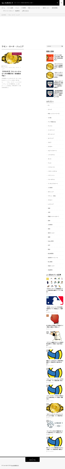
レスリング (51, 204)
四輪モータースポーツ (53, 216)
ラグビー (50, 200)
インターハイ (51, 130)
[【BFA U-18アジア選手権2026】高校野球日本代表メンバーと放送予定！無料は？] (50, 84)
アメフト (50, 126)
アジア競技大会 (52, 121)
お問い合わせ (25, 10)
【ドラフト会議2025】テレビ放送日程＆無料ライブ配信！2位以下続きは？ (54, 344)
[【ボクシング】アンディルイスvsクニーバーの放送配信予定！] (50, 75)
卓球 (49, 212)
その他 (49, 117)
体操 (49, 208)
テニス (17, 8)
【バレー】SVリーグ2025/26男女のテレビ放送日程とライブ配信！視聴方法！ (54, 397)
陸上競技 (50, 261)
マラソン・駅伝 (52, 196)
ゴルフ (49, 142)
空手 (49, 245)
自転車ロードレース (53, 257)
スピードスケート (52, 150)
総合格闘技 (51, 253)
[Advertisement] (32, 28)
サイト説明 (10, 8)
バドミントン (51, 175)
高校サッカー (51, 265)
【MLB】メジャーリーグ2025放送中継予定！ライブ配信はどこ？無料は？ (54, 308)
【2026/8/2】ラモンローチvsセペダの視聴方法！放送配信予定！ (11, 74)
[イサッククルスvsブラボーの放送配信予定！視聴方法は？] (50, 66)
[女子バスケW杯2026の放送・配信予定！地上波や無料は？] (50, 57)
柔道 (49, 228)
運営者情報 (54, 8)
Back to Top (33, 460)
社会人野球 (51, 241)
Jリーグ (50, 109)
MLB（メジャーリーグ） (34, 8)
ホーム (3, 8)
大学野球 (50, 224)
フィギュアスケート (53, 183)
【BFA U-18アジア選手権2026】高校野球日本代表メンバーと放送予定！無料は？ (58, 84)
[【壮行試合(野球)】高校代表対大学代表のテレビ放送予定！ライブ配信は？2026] (50, 93)
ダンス (49, 158)
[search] (62, 46)
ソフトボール (51, 154)
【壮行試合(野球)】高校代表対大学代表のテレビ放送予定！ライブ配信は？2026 (58, 93)
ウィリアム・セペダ (7, 67)
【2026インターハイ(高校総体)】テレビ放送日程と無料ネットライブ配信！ (54, 290)
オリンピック (51, 134)
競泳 (49, 249)
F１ (49, 105)
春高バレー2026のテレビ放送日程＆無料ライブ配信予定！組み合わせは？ (54, 362)
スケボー (50, 146)
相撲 (49, 237)
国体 (49, 220)
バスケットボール (52, 171)
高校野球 (50, 270)
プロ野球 (23, 8)
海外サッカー (46, 8)
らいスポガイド (15, 465)
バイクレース (51, 167)
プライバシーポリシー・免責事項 (11, 10)
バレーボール (51, 179)
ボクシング (17, 53)
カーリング (51, 138)
